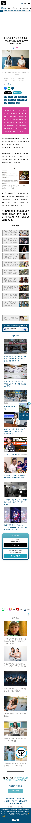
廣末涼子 (19, 100)
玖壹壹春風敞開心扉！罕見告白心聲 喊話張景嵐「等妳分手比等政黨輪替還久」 (10, 232)
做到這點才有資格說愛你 (12, 454)
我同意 (15, 820)
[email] (22, 807)
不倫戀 (20, 97)
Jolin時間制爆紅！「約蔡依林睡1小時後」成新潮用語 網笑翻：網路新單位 (11, 240)
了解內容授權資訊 (19, 780)
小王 (14, 100)
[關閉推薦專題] (29, 403)
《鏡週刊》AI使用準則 (15, 803)
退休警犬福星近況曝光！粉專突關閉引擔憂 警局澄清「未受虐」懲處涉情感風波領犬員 (10, 272)
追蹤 (13, 609)
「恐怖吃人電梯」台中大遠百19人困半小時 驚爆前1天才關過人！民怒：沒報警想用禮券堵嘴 (11, 264)
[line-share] (9, 88)
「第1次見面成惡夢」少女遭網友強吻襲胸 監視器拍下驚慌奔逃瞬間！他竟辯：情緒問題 (11, 256)
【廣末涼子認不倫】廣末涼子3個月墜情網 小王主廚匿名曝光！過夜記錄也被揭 (10, 303)
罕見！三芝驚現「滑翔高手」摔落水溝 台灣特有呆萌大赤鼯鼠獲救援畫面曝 (10, 280)
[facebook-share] (5, 88)
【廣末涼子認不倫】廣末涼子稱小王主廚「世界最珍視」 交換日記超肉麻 (10, 295)
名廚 (18, 103)
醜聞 (5, 100)
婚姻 (15, 97)
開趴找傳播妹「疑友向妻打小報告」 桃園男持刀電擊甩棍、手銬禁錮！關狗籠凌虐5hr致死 (10, 248)
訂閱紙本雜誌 (3, 3)
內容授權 (7, 801)
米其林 (10, 97)
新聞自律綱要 (23, 801)
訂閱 (21, 609)
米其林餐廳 (12, 103)
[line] (10, 807)
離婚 (5, 97)
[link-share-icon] (12, 88)
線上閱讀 (15, 791)
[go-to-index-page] (14, 48)
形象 (25, 100)
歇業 (5, 103)
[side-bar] (29, 3)
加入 (6, 609)
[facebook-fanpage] (15, 807)
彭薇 (9, 84)
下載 (28, 609)
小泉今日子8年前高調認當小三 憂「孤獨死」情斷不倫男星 (11, 287)
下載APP (14, 801)
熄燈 (25, 97)
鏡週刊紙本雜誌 (18, 778)
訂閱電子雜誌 (21, 799)
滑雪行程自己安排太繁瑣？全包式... (15, 407)
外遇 (10, 100)
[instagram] (18, 807)
